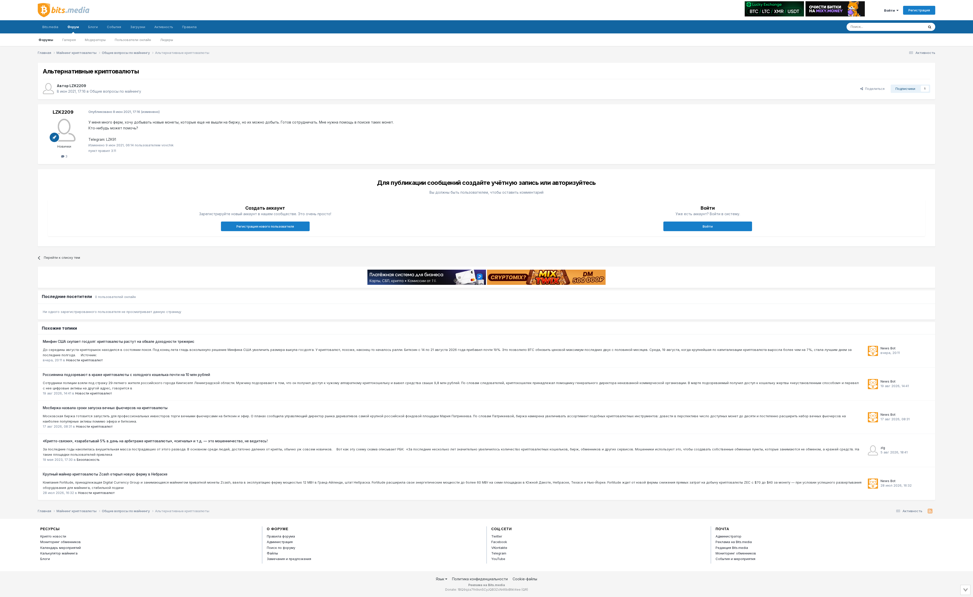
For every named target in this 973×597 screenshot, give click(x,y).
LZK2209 (77, 86)
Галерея (69, 40)
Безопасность (88, 459)
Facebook (499, 542)
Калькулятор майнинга (59, 553)
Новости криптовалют (84, 360)
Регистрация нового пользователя (265, 226)
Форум (73, 27)
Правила (189, 27)
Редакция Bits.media (732, 548)
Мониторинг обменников (60, 542)
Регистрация (919, 10)
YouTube (498, 559)
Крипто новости (53, 536)
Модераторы (95, 40)
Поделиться (874, 89)
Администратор (728, 536)
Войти (890, 10)
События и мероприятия (735, 559)
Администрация (280, 542)
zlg (883, 448)
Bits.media (50, 27)
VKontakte (499, 548)
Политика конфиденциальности (480, 579)
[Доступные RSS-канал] (930, 511)
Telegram (498, 553)
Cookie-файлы (525, 579)
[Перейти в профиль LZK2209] (48, 88)
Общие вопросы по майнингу (115, 91)
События (114, 27)
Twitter (496, 536)
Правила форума (281, 536)
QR (524, 589)
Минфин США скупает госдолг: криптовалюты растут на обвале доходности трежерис (118, 342)
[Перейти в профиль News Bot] (873, 351)
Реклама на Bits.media (734, 542)
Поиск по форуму (281, 548)
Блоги (93, 27)
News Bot (888, 348)
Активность (163, 27)
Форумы (46, 40)
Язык (440, 579)
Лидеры (166, 40)
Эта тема (910, 27)
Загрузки (137, 27)
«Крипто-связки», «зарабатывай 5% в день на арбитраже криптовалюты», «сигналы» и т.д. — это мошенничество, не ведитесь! (155, 441)
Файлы (272, 553)
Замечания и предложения (289, 559)
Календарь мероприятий (60, 548)
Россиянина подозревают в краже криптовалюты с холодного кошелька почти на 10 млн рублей (126, 375)
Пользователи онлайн (133, 40)
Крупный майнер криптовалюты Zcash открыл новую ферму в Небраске (105, 474)
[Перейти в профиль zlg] (873, 450)
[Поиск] (929, 27)
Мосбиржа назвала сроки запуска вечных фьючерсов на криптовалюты (105, 408)
